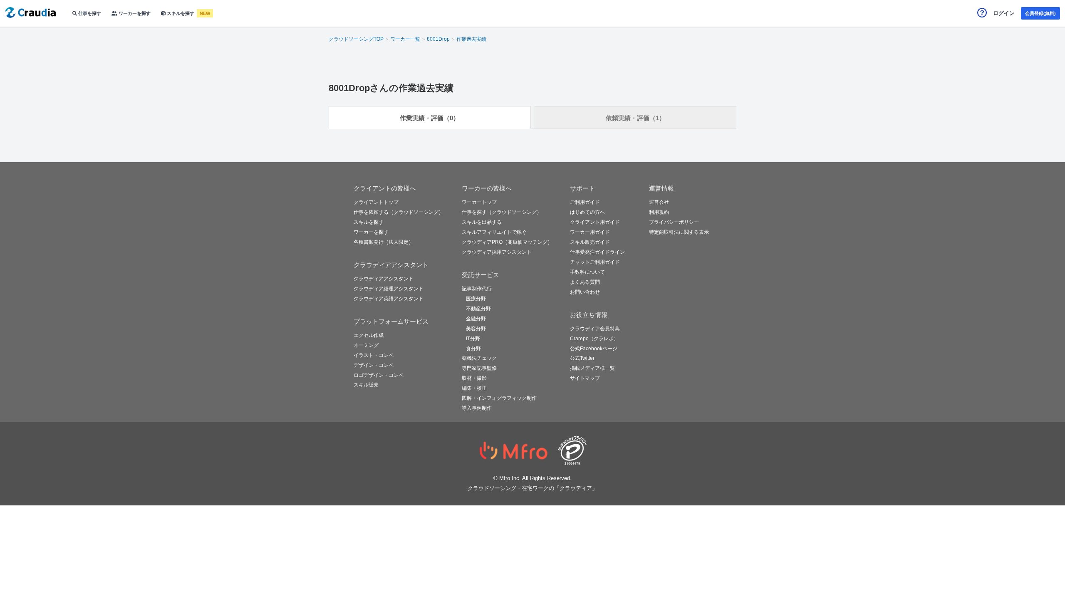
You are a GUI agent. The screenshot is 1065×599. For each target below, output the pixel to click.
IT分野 (473, 339)
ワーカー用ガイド (590, 232)
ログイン (1004, 13)
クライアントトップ (376, 202)
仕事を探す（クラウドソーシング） (502, 212)
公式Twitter (582, 358)
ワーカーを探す (134, 13)
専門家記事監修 (479, 368)
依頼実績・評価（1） (635, 117)
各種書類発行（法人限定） (384, 242)
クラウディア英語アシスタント (389, 299)
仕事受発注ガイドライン (597, 252)
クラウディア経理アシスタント (389, 289)
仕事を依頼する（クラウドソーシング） (398, 212)
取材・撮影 (474, 378)
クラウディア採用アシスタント (497, 252)
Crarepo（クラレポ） (594, 339)
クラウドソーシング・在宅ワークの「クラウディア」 (532, 488)
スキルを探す (181, 13)
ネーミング (366, 345)
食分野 (473, 348)
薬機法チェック (479, 358)
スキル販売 (366, 385)
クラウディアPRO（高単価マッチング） (507, 242)
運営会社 (659, 202)
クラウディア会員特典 (595, 329)
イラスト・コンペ (374, 355)
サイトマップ (585, 378)
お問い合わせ (585, 292)
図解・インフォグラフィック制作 (499, 398)
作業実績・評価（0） (429, 117)
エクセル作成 (369, 335)
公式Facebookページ (593, 348)
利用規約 (659, 212)
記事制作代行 (477, 289)
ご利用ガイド (585, 202)
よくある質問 (585, 282)
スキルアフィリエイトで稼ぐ (494, 232)
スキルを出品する (482, 222)
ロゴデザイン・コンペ (379, 375)
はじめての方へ (587, 212)
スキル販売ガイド (590, 242)
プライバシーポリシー (674, 222)
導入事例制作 (477, 408)
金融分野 (476, 319)
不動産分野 (478, 309)
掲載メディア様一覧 (592, 368)
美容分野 (476, 329)
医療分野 (476, 299)
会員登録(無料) (1040, 13)
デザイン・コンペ (374, 365)
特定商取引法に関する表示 (679, 232)
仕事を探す (89, 13)
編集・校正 (474, 388)
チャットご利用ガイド (595, 262)
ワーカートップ (479, 202)
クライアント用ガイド (595, 222)
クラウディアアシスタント (384, 279)
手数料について (587, 272)
